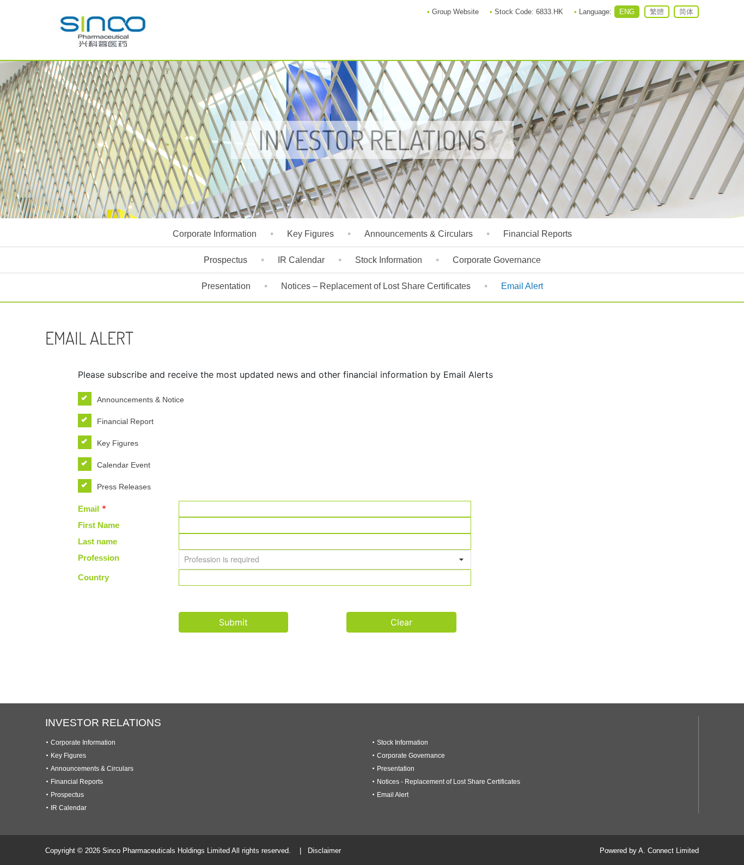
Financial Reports (537, 233)
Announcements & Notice (140, 399)
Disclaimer (324, 850)
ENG (627, 12)
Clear (401, 622)
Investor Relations (103, 722)
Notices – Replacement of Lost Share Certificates (376, 286)
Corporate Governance (497, 260)
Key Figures (310, 233)
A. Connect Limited (668, 850)
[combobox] (325, 559)
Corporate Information (215, 233)
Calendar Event (123, 465)
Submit (233, 622)
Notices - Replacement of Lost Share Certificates (448, 782)
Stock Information (388, 260)
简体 (686, 12)
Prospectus (225, 260)
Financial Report (125, 421)
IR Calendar (301, 260)
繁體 (657, 12)
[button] (461, 559)
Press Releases (124, 486)
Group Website (455, 12)
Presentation (226, 286)
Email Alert (522, 286)
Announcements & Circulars (418, 233)
